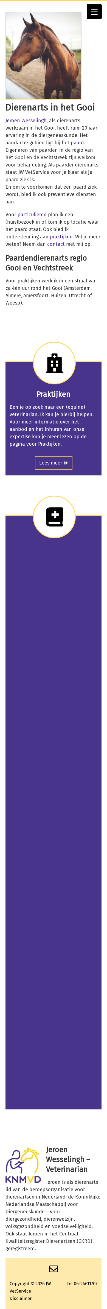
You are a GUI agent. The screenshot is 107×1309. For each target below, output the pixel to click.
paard (77, 143)
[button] (53, 463)
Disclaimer (21, 1298)
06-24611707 (85, 1283)
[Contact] (53, 1270)
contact (56, 244)
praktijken (61, 237)
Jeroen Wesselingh (26, 121)
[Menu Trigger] (94, 11)
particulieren (32, 215)
